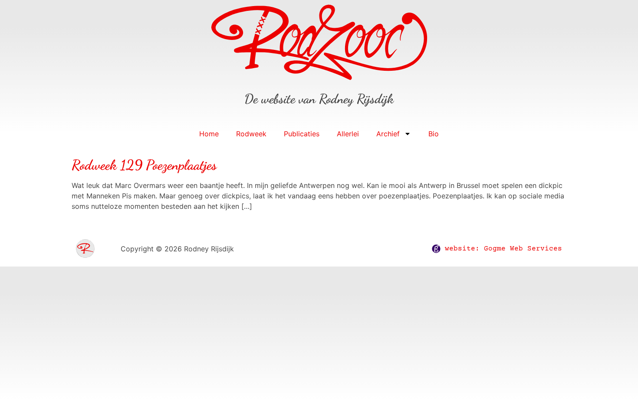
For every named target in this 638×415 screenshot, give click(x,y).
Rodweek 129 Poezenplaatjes (144, 165)
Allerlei (348, 133)
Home (209, 133)
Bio (433, 133)
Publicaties (301, 133)
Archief (388, 133)
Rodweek (251, 133)
